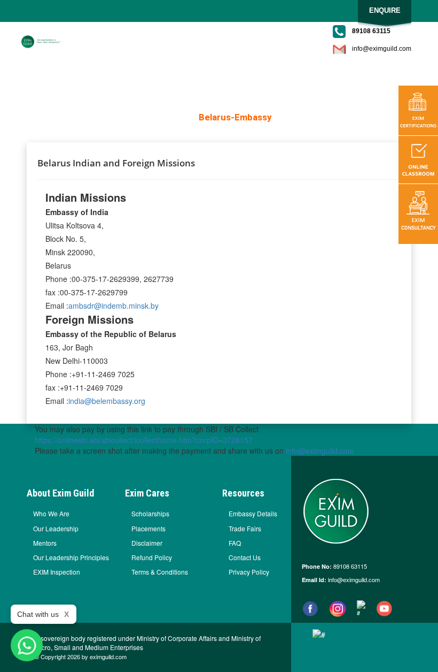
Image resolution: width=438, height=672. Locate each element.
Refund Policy (151, 557)
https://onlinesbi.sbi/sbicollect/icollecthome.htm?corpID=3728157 (144, 439)
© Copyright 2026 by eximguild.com (81, 657)
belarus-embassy (235, 117)
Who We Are (51, 513)
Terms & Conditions (159, 571)
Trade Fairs (245, 528)
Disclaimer (146, 542)
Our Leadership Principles (71, 557)
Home (178, 117)
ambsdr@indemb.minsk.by (113, 305)
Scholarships (150, 513)
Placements (148, 528)
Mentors (45, 542)
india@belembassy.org (106, 400)
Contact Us (245, 557)
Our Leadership (56, 528)
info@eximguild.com (381, 48)
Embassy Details (253, 513)
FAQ (235, 542)
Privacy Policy (249, 571)
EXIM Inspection (56, 571)
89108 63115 (349, 566)
